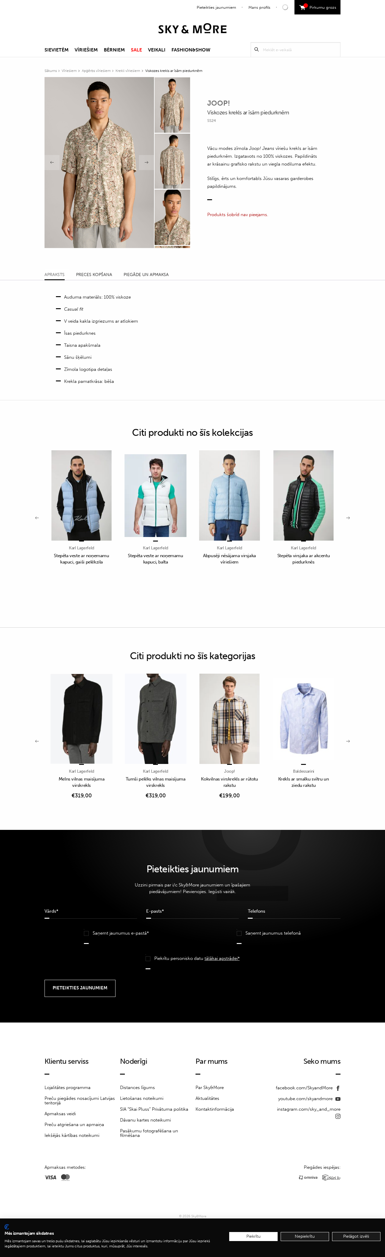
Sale (136, 50)
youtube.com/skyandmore (306, 1098)
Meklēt (257, 49)
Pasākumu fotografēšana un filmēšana (149, 1133)
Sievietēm (57, 50)
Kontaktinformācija (215, 1109)
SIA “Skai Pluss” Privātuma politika (154, 1109)
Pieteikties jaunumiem (216, 7)
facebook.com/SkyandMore (305, 1088)
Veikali (156, 50)
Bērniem (114, 50)
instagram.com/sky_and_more (308, 1109)
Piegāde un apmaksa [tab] (146, 274)
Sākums (51, 71)
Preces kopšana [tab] (94, 274)
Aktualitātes (207, 1098)
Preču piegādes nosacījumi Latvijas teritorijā (80, 1101)
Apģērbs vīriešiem (96, 71)
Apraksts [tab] (55, 274)
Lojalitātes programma (68, 1087)
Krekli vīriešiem (128, 71)
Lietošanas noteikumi (141, 1098)
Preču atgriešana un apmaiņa (74, 1124)
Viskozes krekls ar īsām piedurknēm (173, 71)
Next (146, 162)
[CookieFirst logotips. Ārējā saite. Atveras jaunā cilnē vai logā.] (7, 1227)
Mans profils (259, 7)
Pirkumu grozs (321, 7)
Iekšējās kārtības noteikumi (72, 1135)
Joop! (218, 103)
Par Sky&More (210, 1087)
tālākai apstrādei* (222, 958)
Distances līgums (137, 1087)
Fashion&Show (190, 50)
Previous (52, 162)
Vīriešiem (86, 50)
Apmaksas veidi (60, 1113)
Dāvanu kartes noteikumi (145, 1120)
